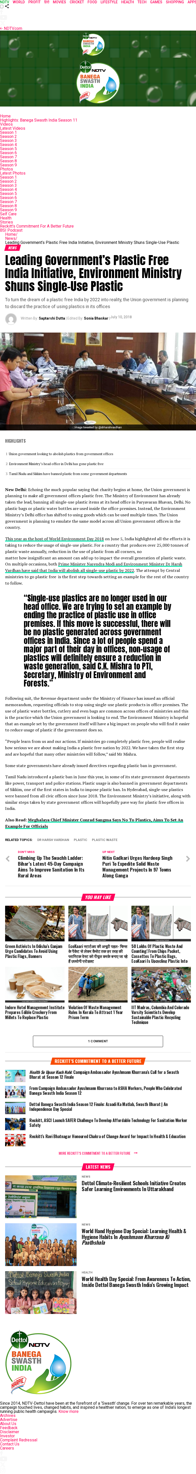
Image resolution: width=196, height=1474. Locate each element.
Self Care (8, 214)
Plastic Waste (104, 840)
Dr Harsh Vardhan (53, 840)
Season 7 (8, 156)
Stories (6, 222)
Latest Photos (13, 173)
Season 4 (8, 144)
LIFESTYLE (109, 2)
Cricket (77, 2)
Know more (68, 1411)
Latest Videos (12, 128)
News (11, 238)
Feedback (9, 1427)
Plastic (80, 840)
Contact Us (9, 1444)
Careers (7, 1448)
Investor (7, 1435)
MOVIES (59, 2)
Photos (6, 169)
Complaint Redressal (18, 1440)
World (19, 2)
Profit (34, 2)
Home (5, 116)
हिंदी (46, 2)
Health (5, 218)
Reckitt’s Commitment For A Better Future (37, 226)
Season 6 (8, 152)
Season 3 (8, 140)
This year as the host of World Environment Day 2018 (54, 539)
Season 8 (8, 161)
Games (156, 2)
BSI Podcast (11, 230)
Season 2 (8, 136)
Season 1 (8, 132)
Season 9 (8, 165)
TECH (142, 2)
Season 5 (8, 148)
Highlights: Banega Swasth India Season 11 (38, 120)
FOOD (92, 2)
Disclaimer (9, 1431)
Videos (6, 124)
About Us (8, 1423)
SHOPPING (175, 2)
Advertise (8, 1419)
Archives (8, 1415)
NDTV (4, 2)
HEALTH (127, 2)
